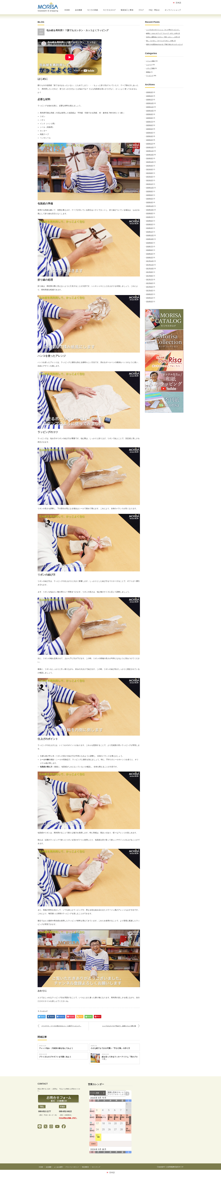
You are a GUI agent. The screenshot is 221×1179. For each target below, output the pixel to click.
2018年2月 (149, 257)
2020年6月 (149, 195)
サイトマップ (96, 1167)
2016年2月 (149, 294)
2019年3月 (149, 228)
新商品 (148, 72)
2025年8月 (149, 118)
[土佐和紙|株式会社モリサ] (48, 7)
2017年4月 (149, 290)
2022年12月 (150, 162)
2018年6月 (149, 250)
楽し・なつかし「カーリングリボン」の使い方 (161, 40)
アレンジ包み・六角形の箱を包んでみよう (56, 1048)
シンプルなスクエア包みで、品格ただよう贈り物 (119, 1026)
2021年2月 (149, 180)
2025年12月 (150, 103)
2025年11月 (150, 107)
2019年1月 (149, 232)
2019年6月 (149, 221)
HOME (67, 10)
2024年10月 (150, 154)
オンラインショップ (173, 10)
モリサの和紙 (92, 10)
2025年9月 (149, 114)
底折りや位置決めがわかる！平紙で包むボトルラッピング (164, 44)
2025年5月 (149, 129)
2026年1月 (149, 99)
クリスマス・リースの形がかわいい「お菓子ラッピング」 (61, 1026)
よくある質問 (58, 1167)
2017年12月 (150, 261)
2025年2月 (149, 140)
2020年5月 (149, 198)
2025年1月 (149, 143)
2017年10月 (150, 268)
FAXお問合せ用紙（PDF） (68, 1118)
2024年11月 (150, 151)
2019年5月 (149, 224)
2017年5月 (149, 286)
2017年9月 (149, 272)
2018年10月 (150, 239)
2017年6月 (149, 283)
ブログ (141, 10)
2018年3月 (149, 253)
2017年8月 (149, 275)
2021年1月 (149, 184)
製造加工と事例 (127, 10)
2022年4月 (149, 165)
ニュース (149, 64)
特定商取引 (85, 1167)
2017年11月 (150, 264)
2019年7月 (149, 217)
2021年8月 (149, 173)
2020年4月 (149, 202)
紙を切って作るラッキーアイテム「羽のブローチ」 (120, 1058)
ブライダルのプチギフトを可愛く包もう (55, 1057)
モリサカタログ (109, 10)
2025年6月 (149, 125)
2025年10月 (150, 110)
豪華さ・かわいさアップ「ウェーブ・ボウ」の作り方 (163, 33)
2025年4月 (149, 132)
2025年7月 (149, 121)
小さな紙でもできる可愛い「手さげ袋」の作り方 (110, 1048)
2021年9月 (149, 169)
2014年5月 (149, 301)
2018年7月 (149, 246)
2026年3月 (149, 92)
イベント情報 (150, 61)
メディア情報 (150, 68)
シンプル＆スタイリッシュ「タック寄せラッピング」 (163, 29)
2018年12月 (150, 235)
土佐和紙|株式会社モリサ (174, 1167)
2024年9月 (149, 158)
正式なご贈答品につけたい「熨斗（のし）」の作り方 (163, 37)
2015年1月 (149, 297)
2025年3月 (149, 136)
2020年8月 (149, 191)
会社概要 (78, 10)
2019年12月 (150, 206)
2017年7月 (149, 279)
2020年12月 (150, 187)
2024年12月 (150, 147)
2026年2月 (149, 96)
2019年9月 (149, 213)
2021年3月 (149, 176)
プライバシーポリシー (72, 1167)
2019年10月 (150, 210)
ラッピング (44, 1011)
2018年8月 (149, 242)
